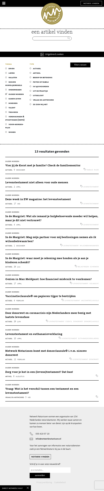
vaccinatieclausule (90, 300)
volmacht (94, 283)
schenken (94, 267)
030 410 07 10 (42, 434)
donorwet (78, 321)
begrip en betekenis (42, 77)
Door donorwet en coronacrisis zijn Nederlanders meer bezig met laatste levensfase (48, 315)
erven (11, 69)
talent (12, 108)
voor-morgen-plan (14, 126)
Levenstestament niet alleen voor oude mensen (36, 182)
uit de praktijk (40, 91)
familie (90, 170)
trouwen (13, 112)
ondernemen (15, 90)
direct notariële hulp (12, 488)
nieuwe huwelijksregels (13, 83)
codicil (68, 321)
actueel (37, 69)
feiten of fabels (41, 82)
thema (8, 64)
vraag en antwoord (43, 100)
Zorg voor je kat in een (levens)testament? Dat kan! (39, 372)
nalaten (13, 77)
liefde (12, 73)
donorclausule (91, 321)
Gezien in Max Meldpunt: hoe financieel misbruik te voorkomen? (48, 279)
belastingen (83, 267)
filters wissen (80, 65)
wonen (12, 132)
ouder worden (16, 94)
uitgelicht (38, 95)
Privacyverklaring (44, 482)
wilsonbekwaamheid (89, 246)
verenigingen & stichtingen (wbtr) (15, 118)
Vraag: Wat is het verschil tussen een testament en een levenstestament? (42, 391)
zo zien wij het (40, 104)
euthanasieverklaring (88, 338)
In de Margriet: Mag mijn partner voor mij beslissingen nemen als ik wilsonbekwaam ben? (50, 239)
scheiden (13, 103)
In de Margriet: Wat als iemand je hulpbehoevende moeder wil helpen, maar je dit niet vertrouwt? (51, 218)
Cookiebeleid (60, 482)
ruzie (96, 170)
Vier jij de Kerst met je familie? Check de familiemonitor (42, 165)
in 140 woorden (41, 86)
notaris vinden (91, 3)
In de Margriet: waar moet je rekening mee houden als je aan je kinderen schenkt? (46, 260)
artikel (36, 73)
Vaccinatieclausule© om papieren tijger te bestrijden (40, 296)
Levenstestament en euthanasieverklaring (33, 334)
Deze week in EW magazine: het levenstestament (38, 199)
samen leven (15, 99)
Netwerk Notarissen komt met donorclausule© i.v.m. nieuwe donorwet (46, 353)
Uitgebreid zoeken (54, 54)
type (32, 64)
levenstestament (91, 187)
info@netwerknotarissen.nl (48, 439)
